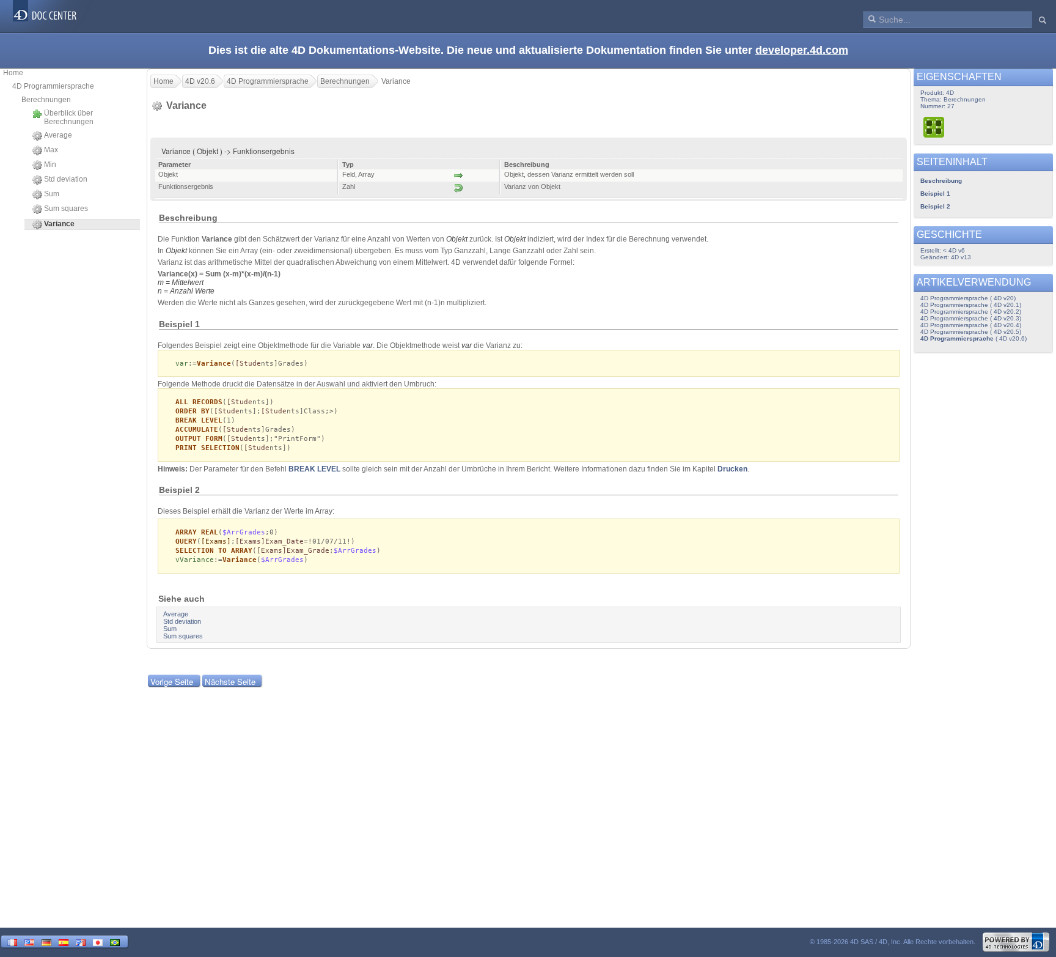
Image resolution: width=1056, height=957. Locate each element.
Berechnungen (46, 99)
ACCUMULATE (196, 430)
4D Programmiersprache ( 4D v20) (968, 298)
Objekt (457, 239)
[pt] (115, 941)
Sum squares (66, 208)
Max (51, 150)
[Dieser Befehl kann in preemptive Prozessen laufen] (934, 127)
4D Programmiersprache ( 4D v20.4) (970, 325)
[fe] (80, 941)
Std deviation (65, 179)
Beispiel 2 (935, 206)
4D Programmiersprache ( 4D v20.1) (970, 304)
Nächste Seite (230, 681)
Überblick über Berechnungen (69, 117)
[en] (29, 941)
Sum (51, 194)
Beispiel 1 (935, 193)
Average (58, 135)
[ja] (98, 941)
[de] (46, 941)
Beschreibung (941, 180)
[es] (63, 941)
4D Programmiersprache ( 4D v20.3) (970, 318)
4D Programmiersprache (53, 86)
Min (50, 164)
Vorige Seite (171, 681)
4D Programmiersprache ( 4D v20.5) (970, 331)
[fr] (12, 941)
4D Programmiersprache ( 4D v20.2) (970, 311)
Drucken (732, 469)
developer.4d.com (801, 50)
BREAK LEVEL (314, 469)
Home (13, 72)
